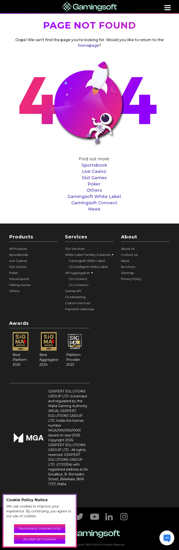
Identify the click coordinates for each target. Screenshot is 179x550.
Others (94, 190)
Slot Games (94, 177)
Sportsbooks (18, 255)
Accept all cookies (39, 539)
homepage (88, 45)
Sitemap (127, 273)
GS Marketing (75, 297)
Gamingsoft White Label (94, 196)
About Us (127, 248)
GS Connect (78, 279)
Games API (73, 291)
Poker (94, 184)
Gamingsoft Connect (94, 202)
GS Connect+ (79, 285)
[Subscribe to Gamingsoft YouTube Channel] (94, 515)
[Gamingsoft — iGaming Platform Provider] (89, 6)
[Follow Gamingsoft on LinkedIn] (109, 515)
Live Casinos (18, 261)
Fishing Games (20, 285)
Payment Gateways (79, 309)
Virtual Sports (19, 279)
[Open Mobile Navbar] (167, 7)
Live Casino (94, 171)
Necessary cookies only (40, 528)
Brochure (128, 267)
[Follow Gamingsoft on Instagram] (124, 515)
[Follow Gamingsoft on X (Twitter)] (79, 515)
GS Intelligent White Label (88, 267)
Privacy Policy (131, 279)
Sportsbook (94, 165)
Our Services (74, 248)
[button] (89, 255)
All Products (18, 248)
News (94, 209)
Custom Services (77, 303)
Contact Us (129, 255)
